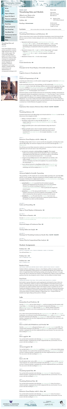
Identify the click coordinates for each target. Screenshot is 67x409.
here (24, 48)
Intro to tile (22, 359)
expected (30, 51)
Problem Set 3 (23, 260)
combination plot (27, 53)
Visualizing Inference (25, 112)
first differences (39, 51)
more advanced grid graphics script (38, 87)
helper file (26, 90)
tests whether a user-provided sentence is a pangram (42, 159)
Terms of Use (50, 405)
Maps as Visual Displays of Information (30, 210)
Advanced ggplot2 (25, 347)
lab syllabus (26, 304)
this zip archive (44, 167)
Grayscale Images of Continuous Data (30, 224)
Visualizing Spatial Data (26, 370)
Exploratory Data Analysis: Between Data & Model (34, 106)
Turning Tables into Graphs (27, 229)
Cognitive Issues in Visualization (29, 73)
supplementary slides (47, 313)
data (36, 43)
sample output (26, 133)
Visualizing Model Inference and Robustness (32, 34)
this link (29, 319)
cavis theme (48, 349)
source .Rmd (60, 313)
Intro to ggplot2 (24, 336)
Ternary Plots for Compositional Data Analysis (33, 240)
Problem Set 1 (23, 249)
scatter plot (40, 361)
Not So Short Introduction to (52, 179)
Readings (22, 23)
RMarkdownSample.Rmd (28, 307)
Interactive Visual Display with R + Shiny (31, 391)
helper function (36, 132)
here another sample (49, 327)
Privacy (45, 405)
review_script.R (59, 306)
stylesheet (48, 191)
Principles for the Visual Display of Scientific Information (36, 67)
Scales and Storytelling (26, 205)
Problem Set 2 (23, 256)
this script (61, 81)
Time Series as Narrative (26, 215)
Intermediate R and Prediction (28, 302)
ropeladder (61, 361)
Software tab (54, 114)
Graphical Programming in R (27, 78)
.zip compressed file (42, 316)
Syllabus (21, 20)
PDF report (43, 307)
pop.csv (49, 315)
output (28, 54)
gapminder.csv (56, 315)
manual (31, 183)
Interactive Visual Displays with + (31, 139)
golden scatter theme (34, 349)
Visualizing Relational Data (27, 381)
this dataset (29, 82)
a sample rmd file (28, 327)
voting (44, 361)
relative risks (47, 51)
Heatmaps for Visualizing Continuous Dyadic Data (34, 235)
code (31, 43)
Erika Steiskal (51, 402)
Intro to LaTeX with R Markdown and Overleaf (33, 324)
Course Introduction (25, 62)
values (33, 51)
